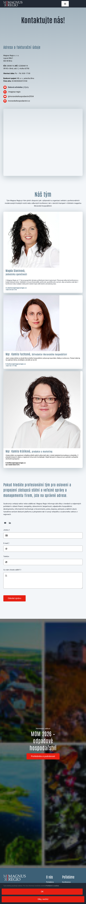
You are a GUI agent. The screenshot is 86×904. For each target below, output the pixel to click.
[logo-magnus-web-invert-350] (12, 2)
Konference (66, 882)
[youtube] (5, 523)
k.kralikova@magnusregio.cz (16, 463)
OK (42, 891)
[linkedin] (10, 523)
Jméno (6, 530)
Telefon (6, 556)
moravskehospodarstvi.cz (19, 100)
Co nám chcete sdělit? (12, 570)
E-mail (6, 543)
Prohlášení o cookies (52, 886)
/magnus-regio (14, 91)
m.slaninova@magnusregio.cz (16, 288)
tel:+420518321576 (12, 465)
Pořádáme (50, 882)
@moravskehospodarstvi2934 (21, 96)
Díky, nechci (43, 899)
